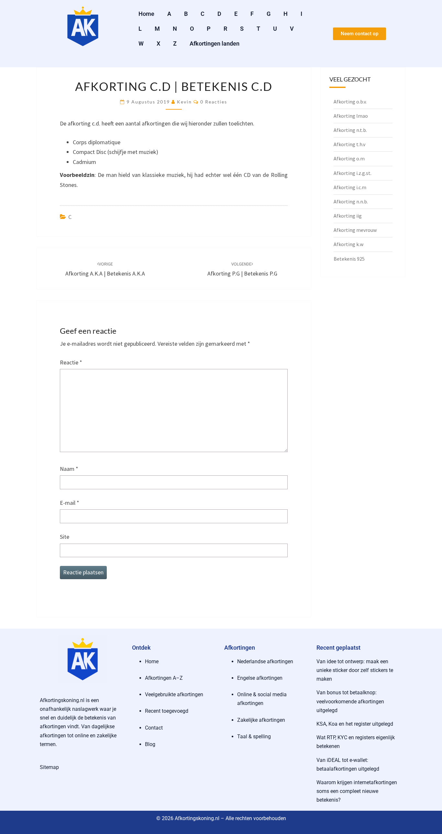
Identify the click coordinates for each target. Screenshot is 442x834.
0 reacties (213, 101)
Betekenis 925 (349, 258)
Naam (69, 468)
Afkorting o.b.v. (350, 101)
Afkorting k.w (348, 244)
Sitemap (49, 767)
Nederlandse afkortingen (265, 661)
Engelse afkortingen (259, 678)
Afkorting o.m (349, 158)
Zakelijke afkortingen (261, 720)
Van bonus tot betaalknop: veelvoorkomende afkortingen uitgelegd (350, 701)
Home (146, 13)
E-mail (69, 502)
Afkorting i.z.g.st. (352, 173)
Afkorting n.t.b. (350, 130)
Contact (154, 728)
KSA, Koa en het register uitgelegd (354, 724)
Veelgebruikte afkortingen (174, 694)
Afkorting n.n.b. (351, 201)
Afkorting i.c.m (350, 187)
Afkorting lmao (351, 116)
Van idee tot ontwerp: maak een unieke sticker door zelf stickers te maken (354, 670)
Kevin (184, 101)
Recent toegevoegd (166, 711)
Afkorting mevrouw (355, 230)
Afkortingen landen (214, 43)
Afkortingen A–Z (164, 678)
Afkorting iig (348, 215)
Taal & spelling (254, 736)
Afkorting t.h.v (349, 144)
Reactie (71, 362)
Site (64, 536)
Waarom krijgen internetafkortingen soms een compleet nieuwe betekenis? (356, 791)
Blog (150, 744)
